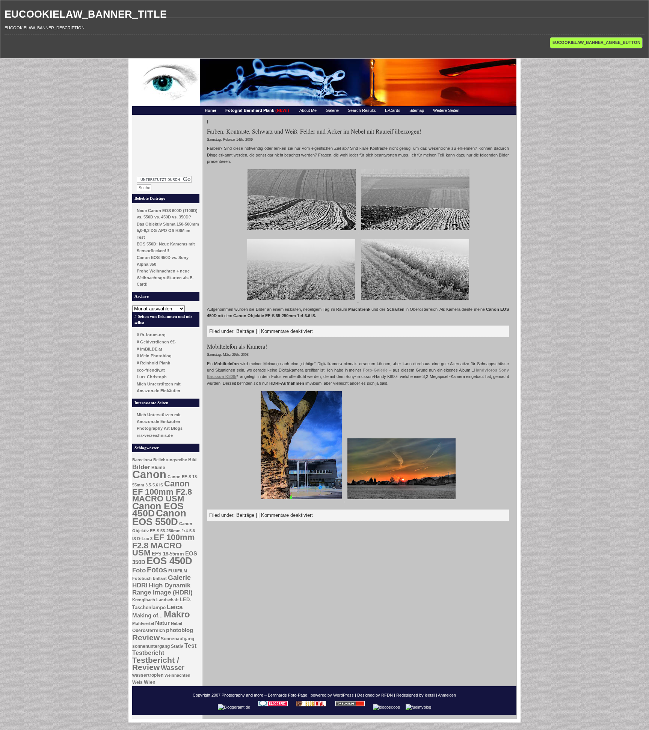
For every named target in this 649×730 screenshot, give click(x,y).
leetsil (430, 695)
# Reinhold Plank (153, 363)
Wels (137, 682)
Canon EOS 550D (159, 517)
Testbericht (148, 653)
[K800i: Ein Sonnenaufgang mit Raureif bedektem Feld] (401, 500)
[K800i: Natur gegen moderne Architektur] (301, 500)
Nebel (176, 623)
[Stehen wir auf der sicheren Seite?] (415, 300)
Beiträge (245, 331)
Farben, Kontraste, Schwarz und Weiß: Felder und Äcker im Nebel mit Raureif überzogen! (314, 131)
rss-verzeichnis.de (155, 435)
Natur (162, 623)
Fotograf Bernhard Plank (257, 110)
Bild (192, 459)
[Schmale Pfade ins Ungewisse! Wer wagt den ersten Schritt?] (302, 300)
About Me (308, 110)
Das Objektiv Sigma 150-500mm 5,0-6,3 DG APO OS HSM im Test (168, 230)
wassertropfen (147, 675)
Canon (149, 474)
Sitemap (416, 110)
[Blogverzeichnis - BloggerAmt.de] (234, 707)
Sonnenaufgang (177, 638)
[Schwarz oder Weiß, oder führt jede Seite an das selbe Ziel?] (415, 231)
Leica (175, 607)
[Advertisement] (166, 143)
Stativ (177, 646)
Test (190, 646)
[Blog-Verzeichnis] (273, 707)
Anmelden (447, 695)
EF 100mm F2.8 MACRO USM (163, 545)
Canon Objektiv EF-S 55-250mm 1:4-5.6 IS (163, 531)
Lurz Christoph (152, 377)
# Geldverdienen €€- (156, 342)
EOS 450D (169, 560)
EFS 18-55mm (168, 554)
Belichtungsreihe (170, 460)
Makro (177, 614)
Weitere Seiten (446, 110)
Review (146, 637)
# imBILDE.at (149, 349)
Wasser (172, 667)
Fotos (157, 570)
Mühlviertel (143, 623)
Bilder (141, 467)
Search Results (362, 110)
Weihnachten (177, 675)
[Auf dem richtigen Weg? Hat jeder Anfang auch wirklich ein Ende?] (302, 231)
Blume (158, 467)
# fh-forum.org (151, 335)
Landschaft (167, 600)
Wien (149, 682)
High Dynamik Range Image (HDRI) (162, 589)
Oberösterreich (148, 630)
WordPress (343, 695)
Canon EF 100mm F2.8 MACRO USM (162, 491)
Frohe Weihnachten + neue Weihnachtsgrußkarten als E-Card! (165, 277)
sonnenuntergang (151, 646)
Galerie (332, 110)
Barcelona (142, 460)
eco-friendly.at (151, 370)
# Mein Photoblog (154, 356)
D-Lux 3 (144, 538)
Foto (139, 570)
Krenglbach (143, 600)
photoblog (179, 630)
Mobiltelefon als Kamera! (237, 346)
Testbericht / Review (155, 664)
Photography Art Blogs (160, 428)
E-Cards (392, 110)
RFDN (387, 695)
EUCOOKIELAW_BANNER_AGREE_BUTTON (596, 42)
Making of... (147, 616)
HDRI (140, 585)
